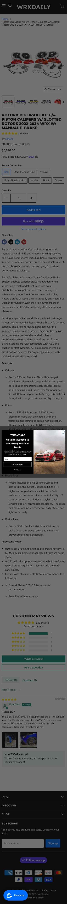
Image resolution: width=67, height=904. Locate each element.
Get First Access (17, 464)
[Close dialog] (63, 432)
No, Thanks (17, 470)
